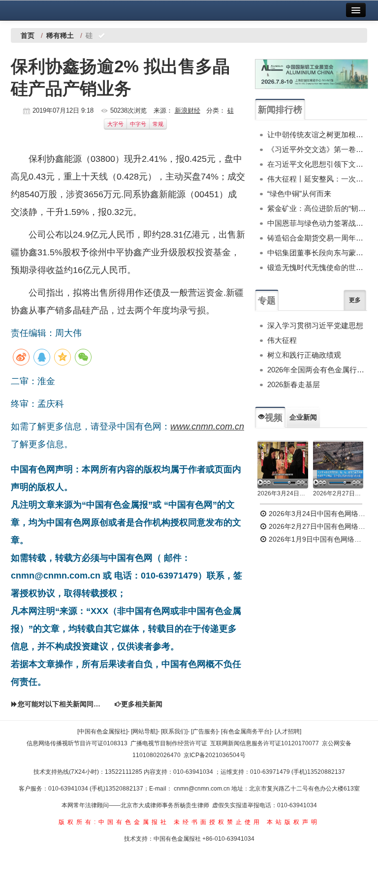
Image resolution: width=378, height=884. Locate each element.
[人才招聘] (288, 731)
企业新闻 (303, 417)
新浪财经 (187, 110)
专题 (267, 300)
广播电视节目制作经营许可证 (168, 743)
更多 (355, 300)
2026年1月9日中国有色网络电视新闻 (317, 539)
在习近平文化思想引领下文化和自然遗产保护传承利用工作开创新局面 (317, 164)
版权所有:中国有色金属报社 (114, 822)
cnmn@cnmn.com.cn (202, 788)
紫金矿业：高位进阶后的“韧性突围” (317, 208)
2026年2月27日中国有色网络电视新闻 (338, 493)
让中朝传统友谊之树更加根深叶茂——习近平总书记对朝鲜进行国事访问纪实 (317, 134)
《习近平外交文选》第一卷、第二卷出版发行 (317, 149)
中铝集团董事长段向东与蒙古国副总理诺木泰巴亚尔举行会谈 (317, 252)
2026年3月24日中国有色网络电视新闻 (282, 493)
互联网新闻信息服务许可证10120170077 (264, 743)
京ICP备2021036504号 (215, 755)
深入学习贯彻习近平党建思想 (315, 325)
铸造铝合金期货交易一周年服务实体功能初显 (317, 238)
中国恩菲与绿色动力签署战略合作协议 (317, 223)
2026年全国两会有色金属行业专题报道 (317, 370)
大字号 (115, 124)
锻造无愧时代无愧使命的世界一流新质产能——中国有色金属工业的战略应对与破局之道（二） (317, 267)
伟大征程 (282, 340)
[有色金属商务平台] (246, 731)
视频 (274, 418)
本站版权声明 (293, 822)
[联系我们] (174, 731)
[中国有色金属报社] (102, 731)
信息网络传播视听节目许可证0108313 (77, 743)
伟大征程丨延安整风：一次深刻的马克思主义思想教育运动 (317, 179)
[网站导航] (144, 731)
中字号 (138, 124)
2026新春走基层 (293, 384)
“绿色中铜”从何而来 (299, 193)
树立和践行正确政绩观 (304, 355)
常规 (158, 124)
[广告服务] (204, 731)
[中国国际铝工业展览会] (311, 74)
